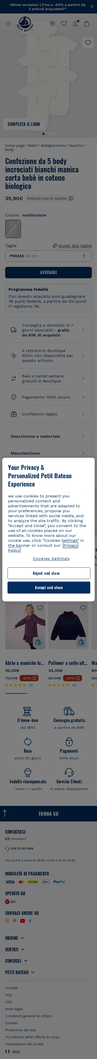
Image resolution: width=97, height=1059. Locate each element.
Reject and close (46, 573)
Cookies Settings (51, 558)
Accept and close (49, 587)
